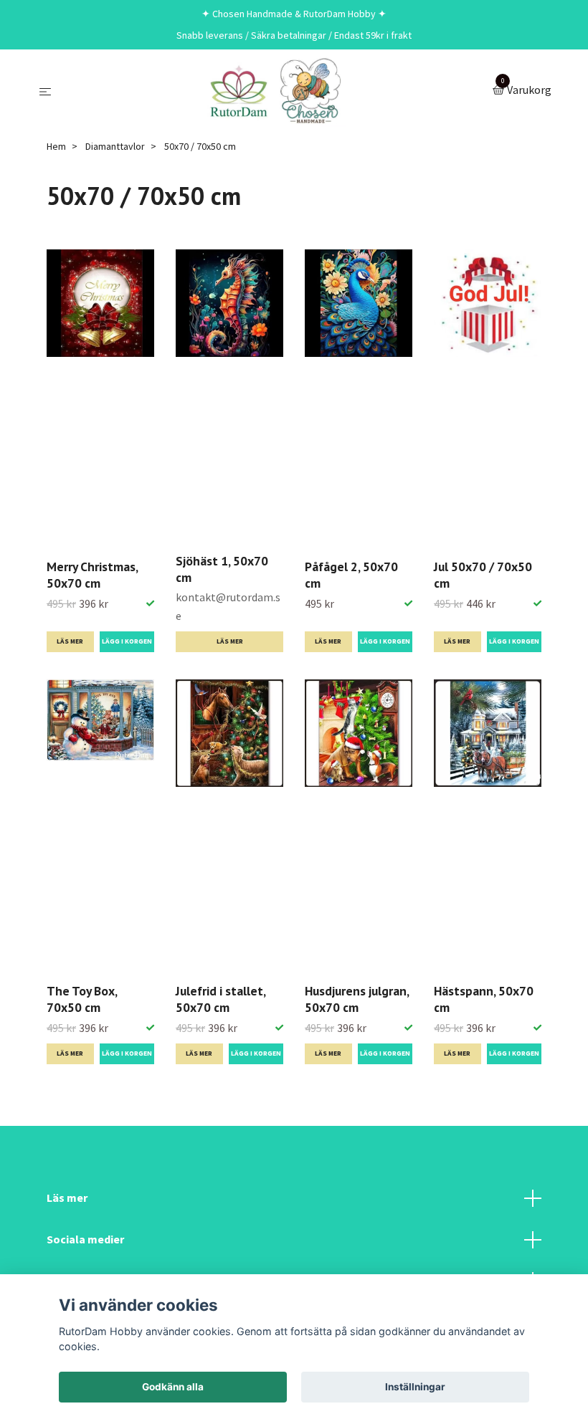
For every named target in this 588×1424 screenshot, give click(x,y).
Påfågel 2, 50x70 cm (351, 574)
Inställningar (415, 1386)
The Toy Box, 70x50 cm (82, 999)
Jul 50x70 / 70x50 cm (483, 574)
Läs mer (70, 641)
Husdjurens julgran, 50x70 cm (357, 999)
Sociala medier (85, 1239)
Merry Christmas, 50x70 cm (92, 574)
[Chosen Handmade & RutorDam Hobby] (274, 91)
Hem (56, 146)
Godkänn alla (173, 1386)
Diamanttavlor (115, 146)
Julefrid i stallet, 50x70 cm (220, 999)
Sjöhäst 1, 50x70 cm (222, 569)
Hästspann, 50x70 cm (484, 999)
